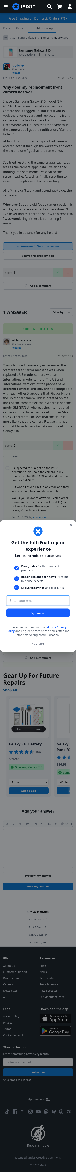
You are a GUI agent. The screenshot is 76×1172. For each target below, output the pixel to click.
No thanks (38, 643)
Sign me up (38, 613)
